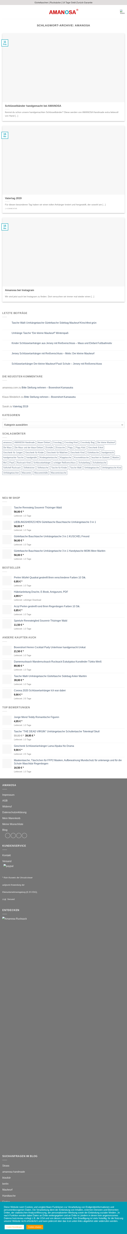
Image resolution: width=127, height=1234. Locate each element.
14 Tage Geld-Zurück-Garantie (77, 2)
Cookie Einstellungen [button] (14, 1227)
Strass (5, 1165)
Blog (4, 830)
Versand (6, 861)
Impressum (8, 795)
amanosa (7, 442)
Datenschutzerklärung (14, 812)
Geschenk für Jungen (12, 452)
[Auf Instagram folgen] (13, 835)
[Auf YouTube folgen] (24, 835)
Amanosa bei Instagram (19, 290)
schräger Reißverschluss (64, 463)
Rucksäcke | (56, 2)
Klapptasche (65, 457)
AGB (5, 800)
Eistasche (60, 447)
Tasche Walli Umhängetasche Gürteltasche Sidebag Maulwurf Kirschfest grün (54, 322)
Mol (5, 463)
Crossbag (57, 442)
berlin (5, 1183)
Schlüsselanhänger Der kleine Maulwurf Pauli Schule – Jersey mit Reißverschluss (57, 363)
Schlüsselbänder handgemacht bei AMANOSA (33, 105)
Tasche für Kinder (59, 467)
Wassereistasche (58, 473)
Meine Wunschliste (12, 824)
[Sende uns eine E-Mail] (18, 835)
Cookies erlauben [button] (34, 1227)
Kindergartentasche (48, 457)
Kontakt (6, 855)
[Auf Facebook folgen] (7, 835)
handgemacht (108, 452)
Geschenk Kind (77, 452)
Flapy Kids (80, 447)
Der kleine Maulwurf (106, 442)
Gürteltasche (93, 452)
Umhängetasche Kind (111, 467)
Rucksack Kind (24, 463)
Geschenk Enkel (95, 447)
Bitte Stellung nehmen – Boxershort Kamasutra (47, 387)
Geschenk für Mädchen (57, 452)
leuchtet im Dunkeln (100, 457)
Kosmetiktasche (81, 457)
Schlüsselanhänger (41, 463)
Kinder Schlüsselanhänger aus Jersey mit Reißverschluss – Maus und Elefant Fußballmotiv (62, 343)
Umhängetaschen (11, 473)
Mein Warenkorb (11, 818)
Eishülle (49, 447)
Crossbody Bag (87, 442)
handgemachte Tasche (13, 457)
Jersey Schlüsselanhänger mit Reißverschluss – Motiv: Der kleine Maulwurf (53, 353)
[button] (4, 12)
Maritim (115, 457)
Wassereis (26, 473)
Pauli (11, 463)
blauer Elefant (44, 442)
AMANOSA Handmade (24, 442)
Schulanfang (84, 463)
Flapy (70, 447)
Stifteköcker (29, 467)
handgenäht (31, 457)
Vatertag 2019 (20, 406)
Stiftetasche (42, 467)
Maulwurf (7, 1189)
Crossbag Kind (71, 442)
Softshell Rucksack (12, 467)
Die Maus (7, 447)
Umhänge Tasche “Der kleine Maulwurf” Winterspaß (40, 333)
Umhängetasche (91, 467)
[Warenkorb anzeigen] (122, 12)
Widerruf (7, 806)
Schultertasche (99, 463)
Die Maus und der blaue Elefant (29, 447)
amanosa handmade (13, 1171)
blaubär (6, 1177)
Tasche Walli (75, 467)
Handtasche (9, 1195)
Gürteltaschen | (42, 2)
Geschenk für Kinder (34, 452)
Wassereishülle (41, 473)
